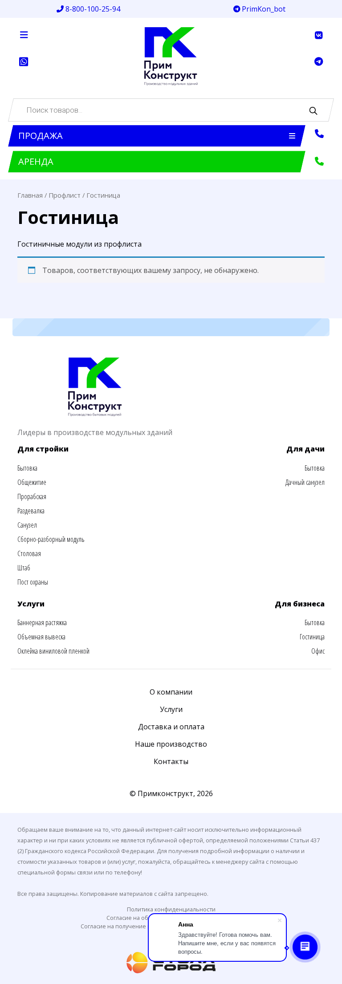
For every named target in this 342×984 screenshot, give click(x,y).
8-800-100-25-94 (92, 9)
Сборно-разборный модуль (50, 539)
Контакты (171, 761)
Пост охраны (32, 582)
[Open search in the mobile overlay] (171, 110)
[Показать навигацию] (24, 34)
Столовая (29, 553)
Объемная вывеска (41, 637)
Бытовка (27, 468)
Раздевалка (31, 511)
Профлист (65, 195)
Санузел (27, 525)
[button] (156, 135)
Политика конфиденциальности (171, 909)
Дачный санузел (305, 482)
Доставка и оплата (171, 727)
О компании (171, 692)
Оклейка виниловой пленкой (53, 651)
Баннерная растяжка (42, 622)
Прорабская (31, 496)
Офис (318, 651)
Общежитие (31, 482)
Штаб (23, 568)
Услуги (171, 709)
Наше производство (171, 744)
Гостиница (312, 637)
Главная (30, 195)
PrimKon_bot (262, 9)
